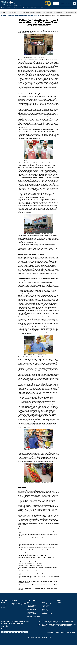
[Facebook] (2, 632)
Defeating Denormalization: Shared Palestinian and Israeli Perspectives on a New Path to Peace (21, 15)
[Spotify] (23, 632)
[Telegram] (14, 632)
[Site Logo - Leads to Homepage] (11, 3)
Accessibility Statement (70, 632)
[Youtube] (8, 632)
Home (2, 7)
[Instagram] (11, 632)
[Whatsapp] (26, 632)
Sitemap (62, 632)
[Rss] (17, 632)
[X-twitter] (5, 632)
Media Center (33, 7)
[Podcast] (20, 632)
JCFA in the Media (25, 7)
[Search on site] (74, 3)
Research (16, 7)
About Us (8, 7)
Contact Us (42, 7)
